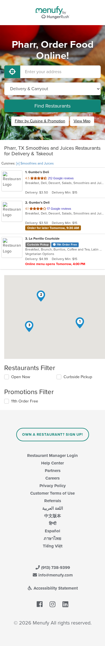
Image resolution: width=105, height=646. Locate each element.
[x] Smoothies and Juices (35, 163)
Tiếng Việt (52, 546)
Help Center (52, 463)
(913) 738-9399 (55, 567)
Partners (52, 470)
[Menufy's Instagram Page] (52, 605)
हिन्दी (52, 523)
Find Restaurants (52, 106)
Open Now (20, 377)
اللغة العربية (52, 508)
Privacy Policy (52, 485)
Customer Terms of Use (52, 493)
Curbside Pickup (78, 377)
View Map (82, 121)
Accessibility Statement (55, 588)
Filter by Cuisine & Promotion (40, 121)
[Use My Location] (12, 71)
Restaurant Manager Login (52, 455)
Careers (52, 478)
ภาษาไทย (52, 538)
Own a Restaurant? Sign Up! (52, 434)
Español (52, 530)
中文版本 (52, 515)
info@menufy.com (55, 575)
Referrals (52, 500)
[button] (80, 323)
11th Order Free (24, 401)
